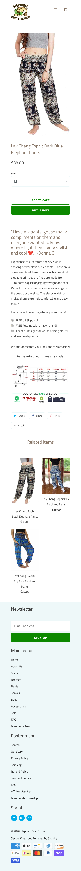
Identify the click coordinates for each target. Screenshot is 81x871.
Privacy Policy (19, 758)
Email (21, 425)
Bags (14, 699)
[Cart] (65, 9)
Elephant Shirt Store (32, 831)
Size (13, 173)
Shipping (16, 765)
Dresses (16, 679)
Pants (14, 686)
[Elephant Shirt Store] (26, 14)
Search (15, 745)
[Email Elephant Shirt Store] (29, 818)
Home (15, 659)
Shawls (15, 693)
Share (39, 416)
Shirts (14, 673)
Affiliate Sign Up (21, 791)
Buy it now (40, 210)
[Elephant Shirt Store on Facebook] (14, 818)
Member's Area (20, 726)
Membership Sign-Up (24, 798)
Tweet (21, 416)
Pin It (57, 416)
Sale (13, 713)
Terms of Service (21, 778)
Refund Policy (19, 771)
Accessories (18, 706)
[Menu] (55, 9)
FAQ (13, 719)
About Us (16, 666)
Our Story (17, 751)
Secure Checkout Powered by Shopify (34, 838)
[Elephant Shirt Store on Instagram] (22, 818)
